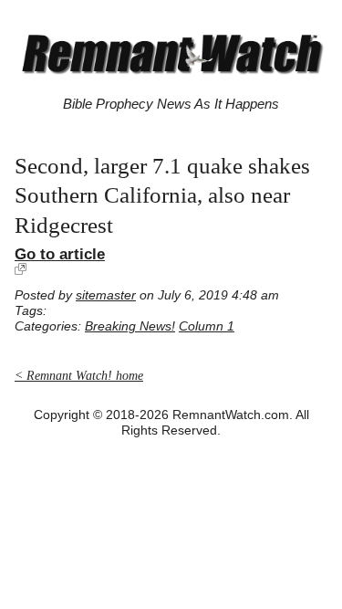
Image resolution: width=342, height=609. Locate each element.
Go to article (60, 254)
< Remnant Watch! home (79, 376)
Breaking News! (130, 326)
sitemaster (106, 295)
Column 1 (206, 326)
